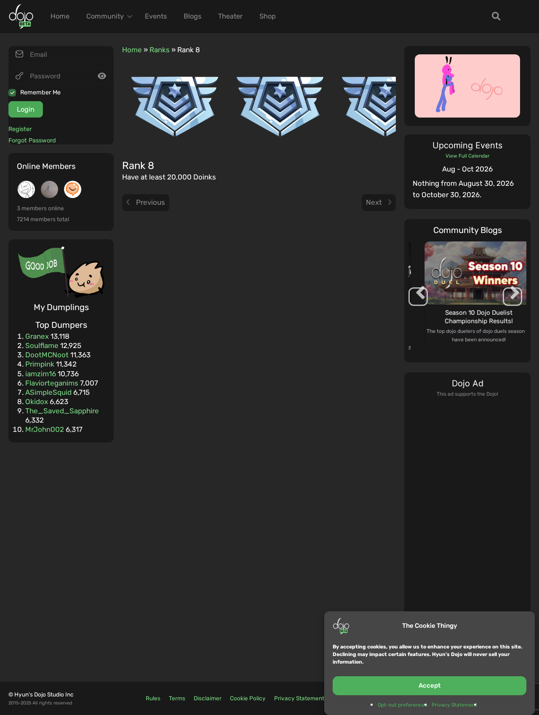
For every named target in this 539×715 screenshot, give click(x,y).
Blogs (192, 16)
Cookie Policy (248, 698)
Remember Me (40, 92)
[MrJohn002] (49, 189)
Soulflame (42, 345)
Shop (267, 16)
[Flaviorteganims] (26, 189)
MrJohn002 (44, 429)
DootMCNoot (47, 355)
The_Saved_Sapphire (62, 411)
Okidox (36, 401)
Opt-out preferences (402, 705)
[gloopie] (72, 189)
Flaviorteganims (51, 383)
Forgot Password (32, 140)
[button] (512, 296)
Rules (153, 698)
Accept (429, 685)
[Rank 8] (174, 106)
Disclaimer (207, 698)
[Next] (511, 169)
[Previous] (424, 169)
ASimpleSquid (48, 392)
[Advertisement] (467, 525)
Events (156, 16)
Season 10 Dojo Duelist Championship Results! (467, 317)
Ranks (159, 50)
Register (20, 129)
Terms (177, 698)
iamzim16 (40, 374)
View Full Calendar (468, 156)
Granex (37, 336)
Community (105, 16)
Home (60, 16)
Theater (230, 16)
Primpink (39, 364)
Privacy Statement (454, 705)
